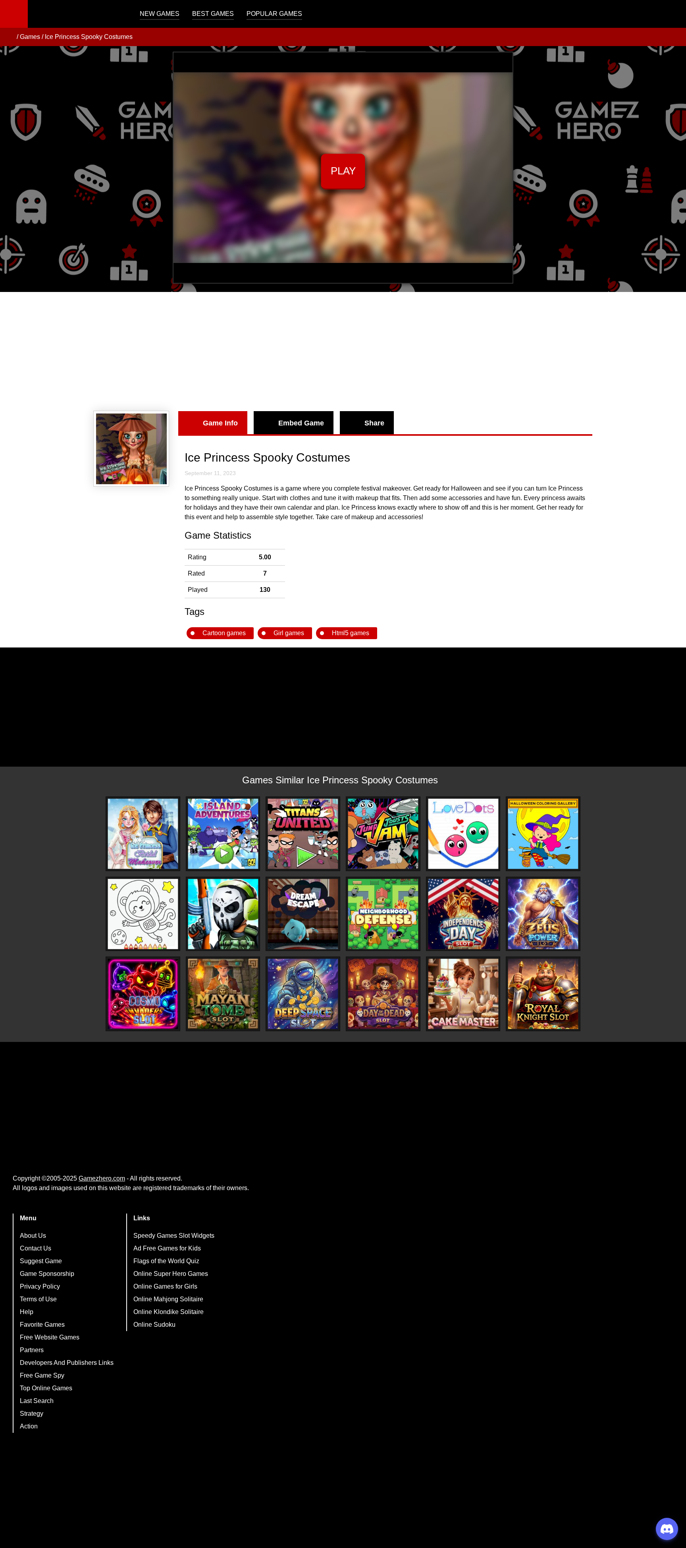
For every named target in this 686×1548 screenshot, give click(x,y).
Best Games (213, 13)
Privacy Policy (40, 1286)
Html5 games (350, 633)
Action (29, 1426)
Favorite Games (42, 1324)
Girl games (289, 633)
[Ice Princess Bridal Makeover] (143, 834)
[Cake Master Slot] (463, 994)
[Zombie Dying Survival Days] (223, 914)
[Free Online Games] (9, 37)
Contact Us (35, 1248)
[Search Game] (673, 15)
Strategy (31, 1413)
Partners (32, 1350)
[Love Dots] (463, 834)
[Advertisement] (343, 351)
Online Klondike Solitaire (168, 1311)
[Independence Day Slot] (463, 914)
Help (26, 1311)
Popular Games (274, 13)
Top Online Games (46, 1388)
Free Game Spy (42, 1375)
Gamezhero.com (102, 1178)
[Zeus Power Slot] (543, 914)
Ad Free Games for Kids (167, 1248)
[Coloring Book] (143, 914)
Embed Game (301, 423)
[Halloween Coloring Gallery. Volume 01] (543, 834)
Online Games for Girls (165, 1286)
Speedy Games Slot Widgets (173, 1235)
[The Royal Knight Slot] (543, 994)
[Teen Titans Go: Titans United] (303, 834)
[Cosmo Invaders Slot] (143, 994)
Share (374, 423)
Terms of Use (38, 1299)
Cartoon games (224, 633)
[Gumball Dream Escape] (303, 914)
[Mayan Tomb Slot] (223, 994)
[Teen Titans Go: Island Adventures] (223, 834)
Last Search (37, 1400)
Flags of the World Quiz (166, 1261)
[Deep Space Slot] (303, 994)
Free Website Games (49, 1337)
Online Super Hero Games (170, 1273)
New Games (159, 13)
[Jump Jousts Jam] (383, 834)
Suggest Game (41, 1261)
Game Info (220, 423)
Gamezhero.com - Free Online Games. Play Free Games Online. (77, 14)
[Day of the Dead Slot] (383, 994)
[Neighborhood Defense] (383, 914)
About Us (33, 1235)
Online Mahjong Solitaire (168, 1299)
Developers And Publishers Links (67, 1362)
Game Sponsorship (47, 1273)
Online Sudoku (154, 1324)
